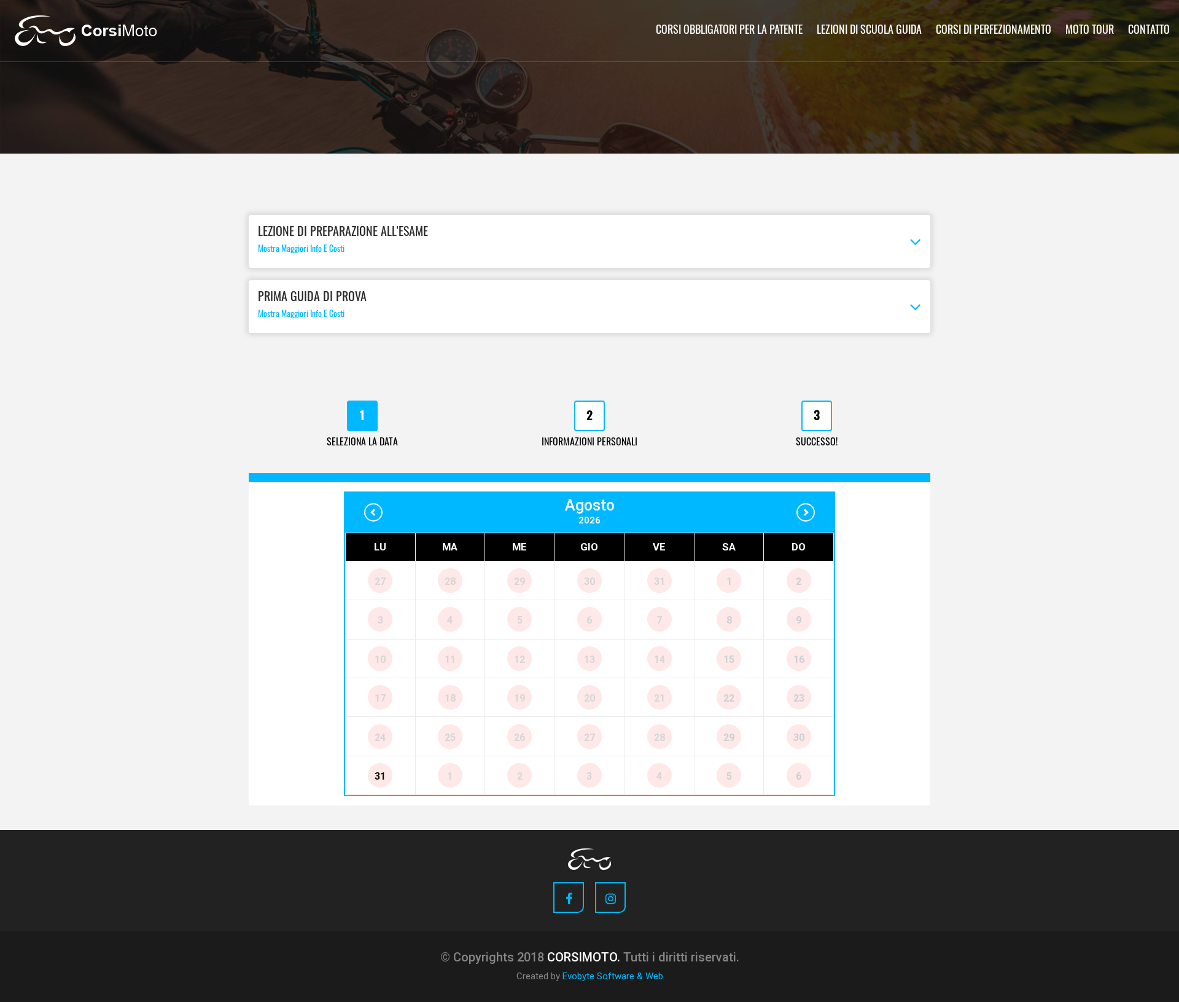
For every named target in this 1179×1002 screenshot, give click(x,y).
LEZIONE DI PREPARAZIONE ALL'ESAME (343, 240)
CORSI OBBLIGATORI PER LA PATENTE (729, 31)
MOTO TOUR (1089, 31)
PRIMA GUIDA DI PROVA (312, 305)
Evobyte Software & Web (612, 976)
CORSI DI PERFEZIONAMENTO (993, 31)
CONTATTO (1149, 31)
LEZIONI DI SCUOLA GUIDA (869, 31)
